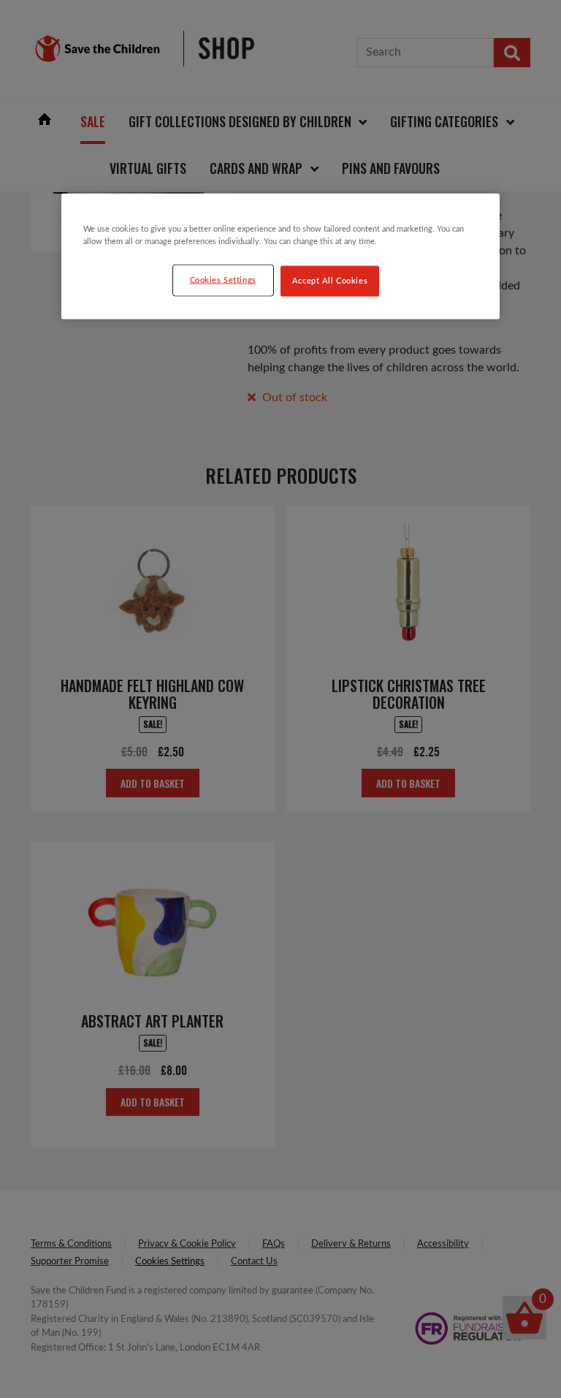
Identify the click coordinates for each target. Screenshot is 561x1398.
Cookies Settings (223, 280)
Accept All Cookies (329, 281)
